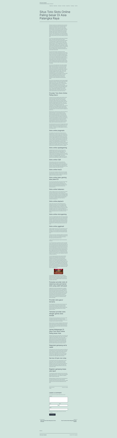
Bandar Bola (55, 5)
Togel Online (68, 5)
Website (50, 407)
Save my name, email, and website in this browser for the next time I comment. (58, 412)
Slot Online (63, 5)
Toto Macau (72, 5)
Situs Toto (41, 430)
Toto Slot (76, 5)
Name (50, 403)
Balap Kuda (51, 5)
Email (60, 403)
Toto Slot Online (43, 2)
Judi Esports (59, 5)
